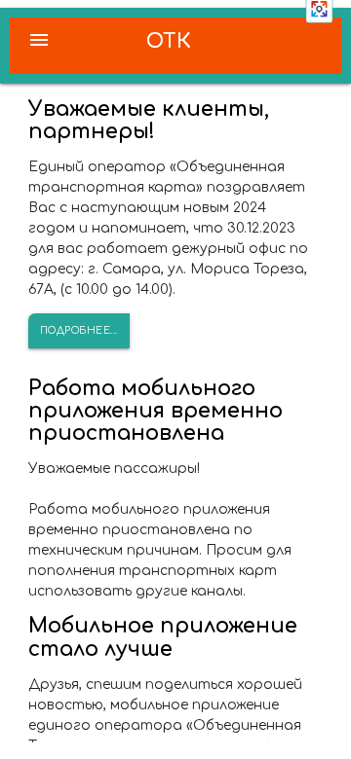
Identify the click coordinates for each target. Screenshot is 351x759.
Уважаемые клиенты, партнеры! (148, 120)
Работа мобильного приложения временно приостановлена (155, 411)
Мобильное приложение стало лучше (162, 637)
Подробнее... (79, 330)
